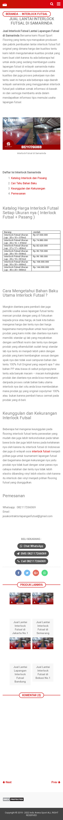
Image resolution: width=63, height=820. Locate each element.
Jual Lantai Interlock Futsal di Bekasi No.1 (43, 672)
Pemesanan (18, 193)
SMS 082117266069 (33, 553)
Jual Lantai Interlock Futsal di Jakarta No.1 (20, 628)
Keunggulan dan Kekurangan (28, 188)
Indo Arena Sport (38, 812)
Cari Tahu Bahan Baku (24, 183)
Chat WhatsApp (33, 546)
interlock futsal (41, 451)
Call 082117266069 (33, 561)
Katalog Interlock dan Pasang (29, 178)
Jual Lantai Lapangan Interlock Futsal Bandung (20, 674)
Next (8, 782)
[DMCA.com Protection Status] (13, 800)
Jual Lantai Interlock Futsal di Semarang (43, 628)
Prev (54, 782)
